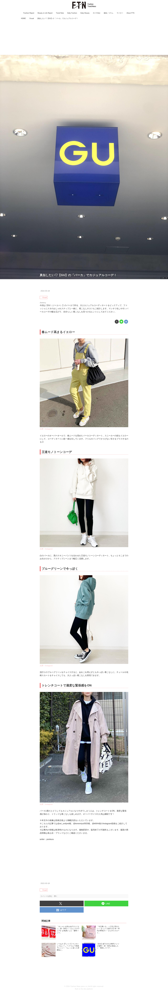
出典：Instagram (46, 429)
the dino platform (87, 989)
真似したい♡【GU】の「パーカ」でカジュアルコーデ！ (78, 275)
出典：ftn (164, 278)
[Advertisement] (84, 37)
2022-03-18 (45, 291)
